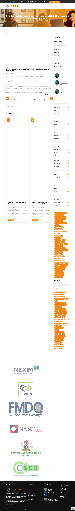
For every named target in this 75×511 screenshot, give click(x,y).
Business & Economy (58, 41)
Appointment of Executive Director (60, 212)
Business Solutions (57, 44)
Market (64, 317)
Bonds (67, 298)
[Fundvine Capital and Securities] (12, 6)
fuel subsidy (57, 241)
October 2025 (56, 104)
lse (60, 317)
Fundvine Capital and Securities (12, 509)
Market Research (57, 52)
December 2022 (57, 169)
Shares (66, 262)
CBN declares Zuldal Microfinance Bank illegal (64, 91)
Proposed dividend (58, 254)
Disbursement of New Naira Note (60, 231)
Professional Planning (58, 60)
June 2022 (56, 185)
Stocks (56, 266)
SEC (62, 262)
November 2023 (57, 138)
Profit (61, 252)
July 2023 (56, 149)
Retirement (57, 258)
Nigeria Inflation (65, 250)
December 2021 (57, 202)
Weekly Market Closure (59, 275)
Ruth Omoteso (10, 73)
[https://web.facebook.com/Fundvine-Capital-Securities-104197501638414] (66, 1)
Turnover (61, 340)
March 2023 (56, 160)
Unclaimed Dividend (58, 342)
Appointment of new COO (59, 214)
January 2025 (56, 116)
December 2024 (57, 118)
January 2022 (56, 199)
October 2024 (56, 124)
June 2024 (56, 132)
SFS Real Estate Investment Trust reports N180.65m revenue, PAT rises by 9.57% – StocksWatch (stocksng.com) (29, 92)
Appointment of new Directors (59, 296)
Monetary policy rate (19, 205)
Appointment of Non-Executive (59, 298)
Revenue (57, 262)
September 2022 (57, 177)
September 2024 (57, 127)
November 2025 (57, 102)
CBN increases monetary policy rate (61, 223)
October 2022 (56, 174)
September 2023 (57, 143)
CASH (56, 300)
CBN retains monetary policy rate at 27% (17, 203)
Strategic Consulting (32, 488)
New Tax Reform (65, 319)
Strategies (56, 340)
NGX (55, 321)
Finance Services (57, 49)
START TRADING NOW (54, 1)
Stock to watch (62, 266)
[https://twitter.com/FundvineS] (7, 504)
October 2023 (56, 141)
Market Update (57, 55)
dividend (57, 233)
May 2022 (56, 188)
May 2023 (56, 155)
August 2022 (56, 180)
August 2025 (56, 110)
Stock (56, 264)
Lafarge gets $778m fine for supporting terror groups (40, 98)
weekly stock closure (58, 277)
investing (56, 317)
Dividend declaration (59, 235)
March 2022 (56, 194)
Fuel (64, 239)
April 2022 (56, 191)
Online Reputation (31, 493)
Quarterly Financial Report (59, 256)
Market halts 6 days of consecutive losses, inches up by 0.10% (40, 203)
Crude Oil (57, 225)
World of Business (57, 66)
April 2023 (56, 157)
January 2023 (56, 166)
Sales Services (31, 490)
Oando (56, 252)
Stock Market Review (63, 264)
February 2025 (57, 113)
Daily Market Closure (43, 205)
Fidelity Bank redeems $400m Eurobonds (19, 98)
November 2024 (57, 121)
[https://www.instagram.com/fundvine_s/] (68, 1)
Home (23, 20)
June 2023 (56, 152)
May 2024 (56, 135)
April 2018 (56, 205)
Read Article (11, 219)
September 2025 (57, 107)
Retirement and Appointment (60, 260)
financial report (58, 239)
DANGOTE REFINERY (58, 229)
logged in (14, 109)
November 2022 (57, 171)
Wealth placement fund (58, 344)
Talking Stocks (57, 63)
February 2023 (57, 163)
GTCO (63, 241)
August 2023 (56, 146)
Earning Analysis (57, 46)
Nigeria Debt (57, 250)
